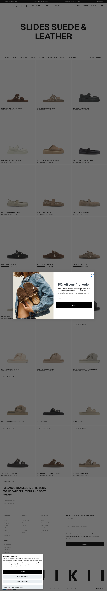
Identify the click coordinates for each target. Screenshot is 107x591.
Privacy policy (7, 587)
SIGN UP (74, 305)
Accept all (22, 572)
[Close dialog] (91, 275)
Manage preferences (22, 581)
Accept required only (22, 576)
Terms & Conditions (17, 587)
